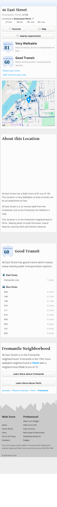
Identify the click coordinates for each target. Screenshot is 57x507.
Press (4, 433)
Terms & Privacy (9, 436)
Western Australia (20, 390)
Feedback (6, 440)
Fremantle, (8, 14)
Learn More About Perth (28, 383)
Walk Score (8, 416)
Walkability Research (32, 436)
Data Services (29, 429)
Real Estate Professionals (34, 433)
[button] (28, 100)
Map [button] (44, 29)
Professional (30, 416)
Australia (6, 390)
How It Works (7, 429)
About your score (11, 70)
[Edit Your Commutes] (33, 18)
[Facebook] (8, 421)
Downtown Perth (22, 19)
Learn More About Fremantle (28, 374)
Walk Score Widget (31, 421)
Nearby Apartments (30, 36)
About (4, 425)
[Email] (13, 421)
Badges (26, 440)
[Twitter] (3, 421)
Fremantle (43, 390)
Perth (18, 14)
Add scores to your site (14, 75)
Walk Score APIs (30, 425)
